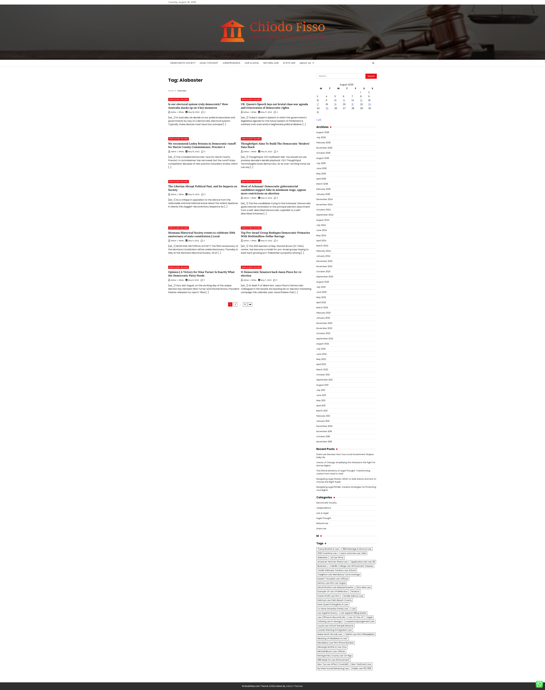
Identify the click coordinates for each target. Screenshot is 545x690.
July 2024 (321, 225)
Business (321, 566)
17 (318, 104)
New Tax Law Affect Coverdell (332, 664)
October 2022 (323, 333)
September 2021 (324, 379)
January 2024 (323, 256)
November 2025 (324, 147)
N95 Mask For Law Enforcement (333, 660)
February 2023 (323, 312)
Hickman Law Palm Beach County (334, 600)
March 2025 (322, 183)
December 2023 (324, 261)
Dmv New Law (364, 587)
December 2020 (324, 426)
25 (327, 108)
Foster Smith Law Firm (328, 596)
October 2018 (323, 436)
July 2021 (320, 390)
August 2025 (322, 158)
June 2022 (321, 354)
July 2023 (321, 287)
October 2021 (323, 374)
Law (354, 608)
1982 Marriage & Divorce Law (357, 549)
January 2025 (323, 194)
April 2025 (321, 178)
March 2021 (321, 410)
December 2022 (324, 323)
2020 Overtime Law (327, 553)
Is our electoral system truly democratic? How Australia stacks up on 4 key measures (198, 105)
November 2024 (324, 204)
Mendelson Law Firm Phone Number (335, 642)
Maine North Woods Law (329, 634)
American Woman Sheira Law (332, 561)
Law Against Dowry (327, 613)
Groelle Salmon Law (353, 596)
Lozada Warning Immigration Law (334, 630)
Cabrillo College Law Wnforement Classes (351, 566)
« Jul (318, 119)
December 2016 (324, 441)
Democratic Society (182, 63)
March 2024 (322, 245)
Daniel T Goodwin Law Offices (332, 578)
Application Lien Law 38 (363, 561)
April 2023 (321, 302)
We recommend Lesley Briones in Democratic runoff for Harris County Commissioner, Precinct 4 (202, 145)
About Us (305, 63)
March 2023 (322, 307)
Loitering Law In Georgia (329, 621)
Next (250, 304)
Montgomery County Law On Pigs (334, 655)
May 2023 (321, 297)
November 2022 (324, 328)
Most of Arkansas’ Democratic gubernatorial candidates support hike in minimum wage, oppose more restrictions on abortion (273, 190)
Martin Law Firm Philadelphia (360, 634)
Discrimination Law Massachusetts (335, 587)
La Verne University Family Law (332, 608)
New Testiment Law (361, 664)
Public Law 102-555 (361, 668)
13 (344, 100)
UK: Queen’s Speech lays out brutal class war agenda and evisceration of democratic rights (274, 105)
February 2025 (323, 189)
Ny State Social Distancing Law (333, 668)
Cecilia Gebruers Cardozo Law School (336, 570)
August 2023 (322, 281)
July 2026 (321, 137)
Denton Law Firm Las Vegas (331, 583)
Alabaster (322, 557)
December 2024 (324, 199)
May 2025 (321, 173)
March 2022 (322, 369)
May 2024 (321, 235)
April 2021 (320, 405)
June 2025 (321, 168)
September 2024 (324, 214)
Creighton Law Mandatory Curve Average (338, 574)
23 (369, 104)
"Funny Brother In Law (328, 549)
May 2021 (320, 400)
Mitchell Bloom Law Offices (331, 651)
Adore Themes (294, 686)
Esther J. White (177, 112)
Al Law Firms (337, 557)
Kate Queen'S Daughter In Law (332, 604)
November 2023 (324, 266)
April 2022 (321, 364)
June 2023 (321, 292)
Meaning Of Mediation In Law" (332, 638)
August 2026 (322, 132)
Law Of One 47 (356, 617)
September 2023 (324, 276)
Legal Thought (209, 63)
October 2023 (323, 271)
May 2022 (321, 359)
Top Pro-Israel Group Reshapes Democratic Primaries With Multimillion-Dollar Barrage (275, 234)
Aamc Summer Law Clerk (353, 553)
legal (369, 617)
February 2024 (323, 251)
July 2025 (321, 163)
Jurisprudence (231, 63)
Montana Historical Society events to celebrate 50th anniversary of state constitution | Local (201, 234)
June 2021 (321, 395)
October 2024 (323, 209)
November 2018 (324, 431)
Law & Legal (252, 63)
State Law (289, 63)
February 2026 (323, 142)
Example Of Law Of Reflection (332, 591)
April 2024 (321, 240)
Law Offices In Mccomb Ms (331, 617)
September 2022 (324, 338)
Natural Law (271, 63)
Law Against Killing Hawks (353, 613)
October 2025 (323, 153)
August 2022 (322, 343)
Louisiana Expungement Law (359, 621)
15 (361, 100)
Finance (355, 591)
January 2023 (323, 317)
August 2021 (322, 385)
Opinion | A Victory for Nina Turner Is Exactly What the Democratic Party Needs (201, 273)
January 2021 (322, 421)
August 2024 (322, 220)
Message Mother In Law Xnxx (332, 647)
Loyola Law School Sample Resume (335, 625)
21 (353, 104)
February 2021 (323, 416)
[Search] (373, 63)
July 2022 (321, 348)
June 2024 (321, 230)
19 (335, 104)
